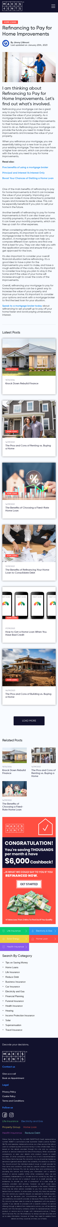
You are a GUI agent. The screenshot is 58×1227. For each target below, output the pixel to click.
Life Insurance (12, 972)
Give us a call (9, 1074)
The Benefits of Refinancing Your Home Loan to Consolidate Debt (27, 571)
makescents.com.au (26, 1144)
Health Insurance (14, 1006)
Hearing (9, 1010)
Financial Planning (14, 996)
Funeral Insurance (14, 1001)
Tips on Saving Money (16, 962)
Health (15, 947)
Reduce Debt (12, 977)
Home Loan (30, 1127)
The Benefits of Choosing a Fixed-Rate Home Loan (27, 509)
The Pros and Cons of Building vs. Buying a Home (28, 695)
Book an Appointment (13, 1078)
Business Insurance (15, 981)
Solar (13, 939)
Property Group (11, 1127)
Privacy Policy (9, 1092)
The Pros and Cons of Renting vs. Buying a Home (28, 447)
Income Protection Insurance (19, 1015)
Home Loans (10, 22)
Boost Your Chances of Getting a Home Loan (28, 178)
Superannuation (13, 1025)
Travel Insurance (13, 1030)
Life (14, 931)
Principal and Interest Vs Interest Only (23, 173)
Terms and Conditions (13, 1101)
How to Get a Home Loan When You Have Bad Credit (26, 633)
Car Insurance (12, 986)
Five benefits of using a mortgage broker (25, 167)
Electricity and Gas (15, 991)
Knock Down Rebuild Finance (21, 383)
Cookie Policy (8, 1096)
